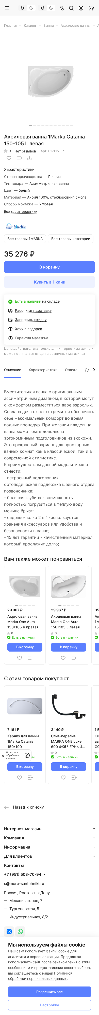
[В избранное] (9, 158)
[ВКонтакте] (9, 931)
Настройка (49, 1005)
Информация (17, 847)
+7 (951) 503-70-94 (22, 874)
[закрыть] (3, 755)
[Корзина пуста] (91, 7)
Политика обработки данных (12, 755)
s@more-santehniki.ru (24, 883)
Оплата (71, 370)
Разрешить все (49, 992)
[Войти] (81, 7)
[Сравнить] (20, 158)
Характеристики (43, 370)
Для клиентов (18, 856)
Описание (12, 370)
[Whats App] (20, 931)
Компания (14, 837)
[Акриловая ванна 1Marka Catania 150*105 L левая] (51, 82)
